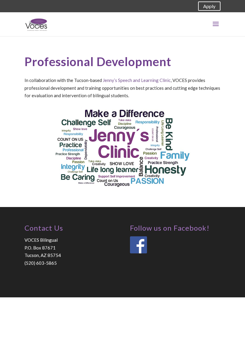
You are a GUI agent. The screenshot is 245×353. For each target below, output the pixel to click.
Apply (209, 6)
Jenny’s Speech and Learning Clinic (137, 80)
